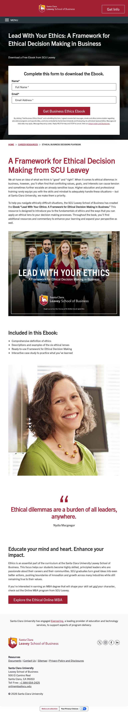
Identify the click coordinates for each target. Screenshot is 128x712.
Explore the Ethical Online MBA (38, 599)
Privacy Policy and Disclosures (66, 660)
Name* (16, 80)
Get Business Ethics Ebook (64, 111)
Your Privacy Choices (69, 709)
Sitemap (42, 660)
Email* (15, 93)
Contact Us (29, 660)
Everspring (57, 620)
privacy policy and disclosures (99, 123)
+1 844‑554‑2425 (30, 682)
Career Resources (28, 144)
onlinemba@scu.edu (20, 686)
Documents (14, 660)
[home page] (64, 8)
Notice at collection (50, 709)
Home (11, 144)
